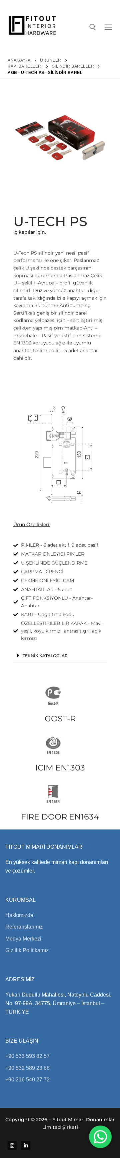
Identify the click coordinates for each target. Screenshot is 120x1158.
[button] (60, 655)
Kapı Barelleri (25, 66)
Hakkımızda (19, 915)
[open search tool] (92, 27)
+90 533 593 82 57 (27, 1056)
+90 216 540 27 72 (27, 1079)
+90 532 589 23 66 (27, 1068)
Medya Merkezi (23, 939)
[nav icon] (110, 27)
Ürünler (50, 60)
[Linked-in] (25, 1145)
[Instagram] (12, 1145)
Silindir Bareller (73, 66)
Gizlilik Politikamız (27, 950)
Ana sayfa (19, 60)
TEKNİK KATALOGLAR (45, 655)
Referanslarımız (24, 927)
